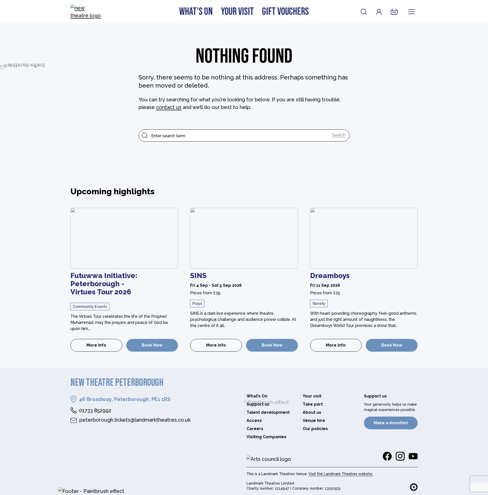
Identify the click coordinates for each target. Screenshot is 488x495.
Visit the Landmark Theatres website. (341, 474)
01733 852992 (95, 410)
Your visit (237, 12)
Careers (255, 428)
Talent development (268, 412)
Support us (258, 404)
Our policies (315, 428)
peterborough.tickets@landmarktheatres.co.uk (135, 420)
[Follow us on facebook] (387, 456)
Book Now (152, 345)
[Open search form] (364, 12)
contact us (168, 107)
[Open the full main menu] (411, 12)
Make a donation (391, 422)
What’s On (196, 12)
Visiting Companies (266, 436)
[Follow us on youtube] (413, 456)
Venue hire (314, 420)
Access (254, 420)
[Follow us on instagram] (400, 456)
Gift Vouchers (285, 12)
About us (312, 412)
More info (104, 347)
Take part (313, 404)
